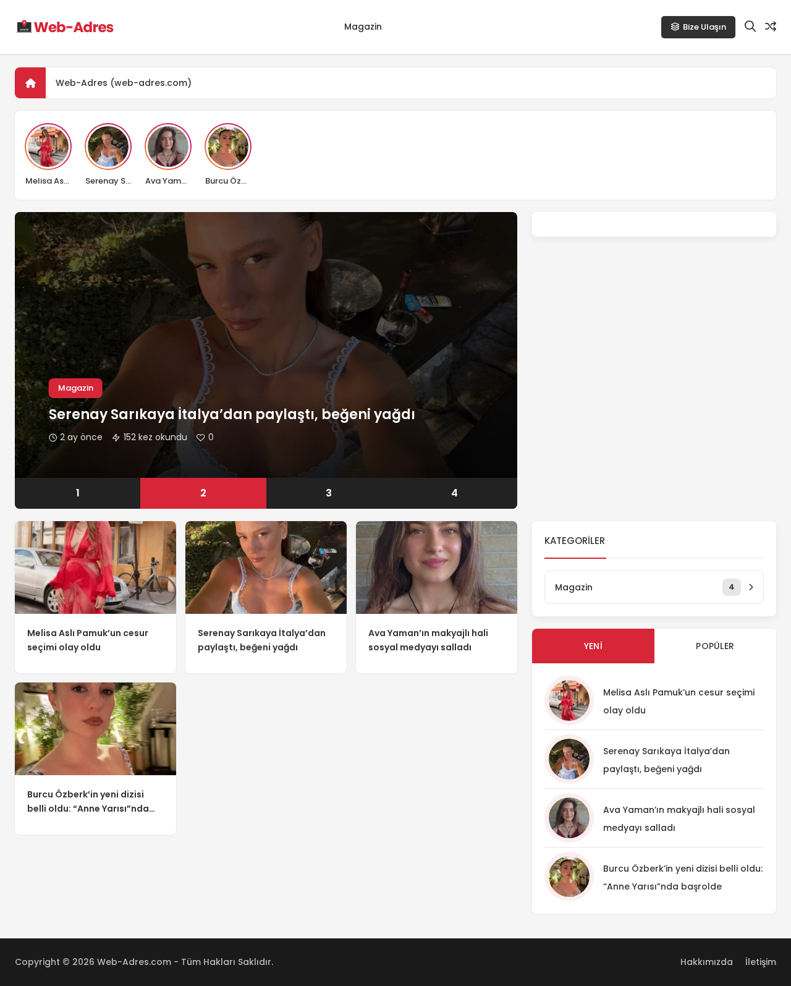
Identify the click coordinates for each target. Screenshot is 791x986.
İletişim (760, 962)
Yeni (593, 646)
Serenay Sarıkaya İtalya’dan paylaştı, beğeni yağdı (232, 414)
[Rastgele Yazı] (770, 26)
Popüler (715, 646)
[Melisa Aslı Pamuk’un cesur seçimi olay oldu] (95, 567)
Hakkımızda (706, 962)
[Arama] (750, 26)
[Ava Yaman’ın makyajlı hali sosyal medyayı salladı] (436, 567)
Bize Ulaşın (704, 27)
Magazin (363, 26)
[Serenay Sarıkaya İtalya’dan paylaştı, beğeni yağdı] (266, 567)
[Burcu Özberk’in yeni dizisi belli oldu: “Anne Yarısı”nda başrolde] (95, 728)
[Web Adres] (64, 27)
